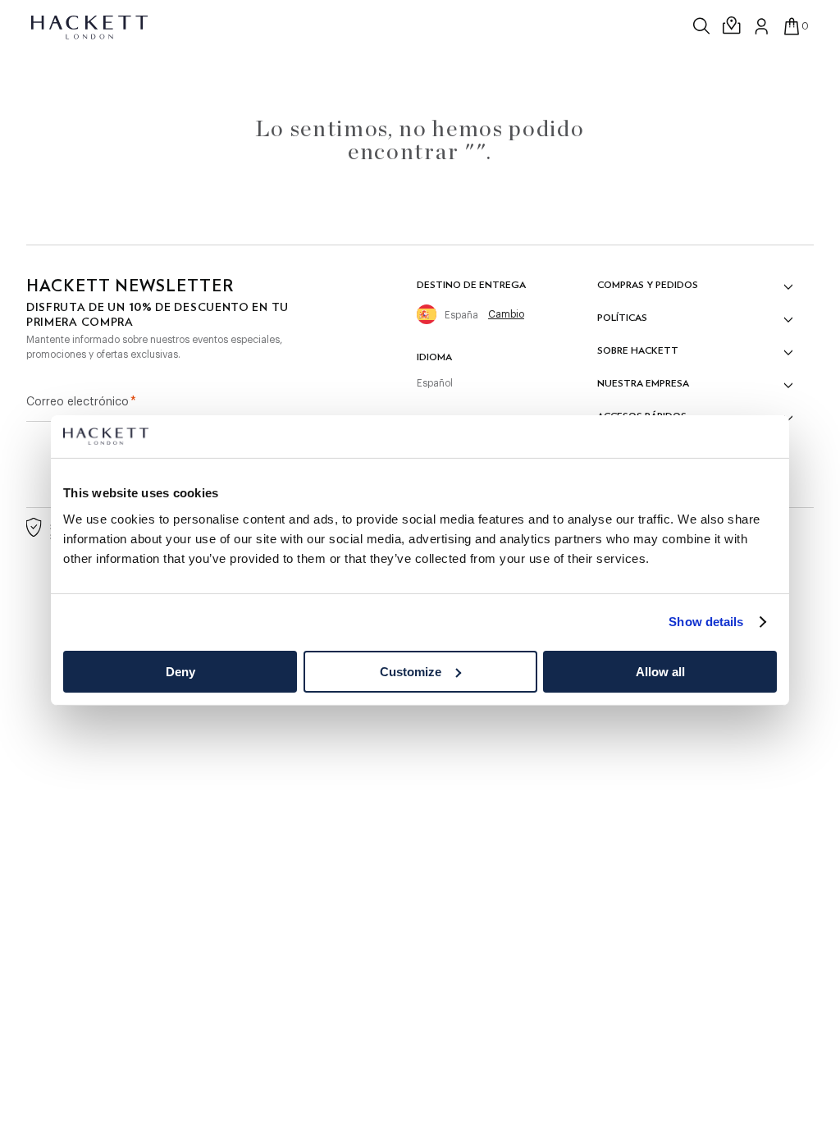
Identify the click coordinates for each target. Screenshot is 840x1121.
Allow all (660, 672)
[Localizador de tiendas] (732, 26)
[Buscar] (703, 26)
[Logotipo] (90, 26)
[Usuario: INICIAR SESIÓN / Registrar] (762, 26)
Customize (410, 672)
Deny (180, 672)
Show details (706, 622)
